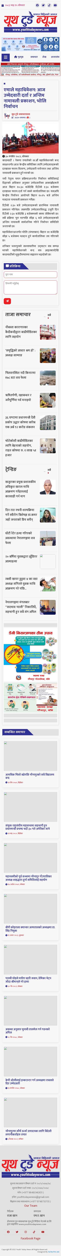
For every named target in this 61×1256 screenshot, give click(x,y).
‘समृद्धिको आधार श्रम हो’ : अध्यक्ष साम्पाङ (20, 353)
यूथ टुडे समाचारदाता (21, 115)
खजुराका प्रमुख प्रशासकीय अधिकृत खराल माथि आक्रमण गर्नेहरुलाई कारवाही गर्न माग (20, 489)
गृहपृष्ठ (20, 57)
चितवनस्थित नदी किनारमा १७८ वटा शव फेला (20, 375)
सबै (49, 315)
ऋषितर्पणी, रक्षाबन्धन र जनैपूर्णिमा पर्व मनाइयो (18, 398)
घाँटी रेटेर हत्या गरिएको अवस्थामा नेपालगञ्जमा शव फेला (20, 538)
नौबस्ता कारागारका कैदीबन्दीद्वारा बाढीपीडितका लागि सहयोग (21, 332)
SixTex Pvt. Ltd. (53, 1251)
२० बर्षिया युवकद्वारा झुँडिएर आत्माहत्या (21, 559)
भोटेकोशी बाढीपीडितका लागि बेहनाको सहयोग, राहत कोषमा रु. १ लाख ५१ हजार (20, 448)
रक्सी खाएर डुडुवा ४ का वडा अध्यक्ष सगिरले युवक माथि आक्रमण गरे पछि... (21, 583)
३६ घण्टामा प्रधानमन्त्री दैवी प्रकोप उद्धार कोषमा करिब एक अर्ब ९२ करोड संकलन (20, 422)
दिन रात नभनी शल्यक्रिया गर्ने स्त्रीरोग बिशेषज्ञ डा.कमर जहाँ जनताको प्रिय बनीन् (21, 514)
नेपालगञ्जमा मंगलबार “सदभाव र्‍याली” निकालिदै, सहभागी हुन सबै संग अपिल (21, 607)
